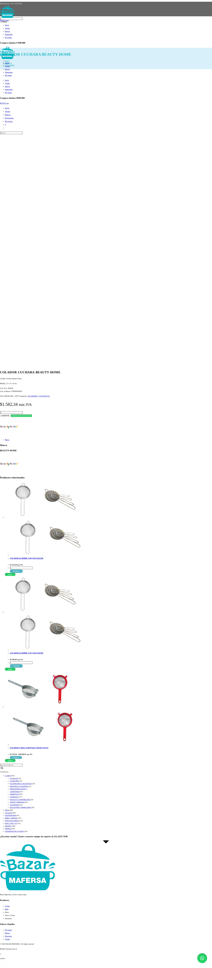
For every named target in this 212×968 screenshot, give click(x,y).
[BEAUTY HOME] (9, 435)
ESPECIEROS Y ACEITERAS (19, 786)
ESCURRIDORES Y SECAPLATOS (21, 784)
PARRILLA (8, 829)
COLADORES (32, 396)
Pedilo (10, 574)
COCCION (8, 813)
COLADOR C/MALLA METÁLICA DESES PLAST (29, 748)
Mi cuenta (8, 37)
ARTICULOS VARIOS (12, 821)
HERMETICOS (14, 794)
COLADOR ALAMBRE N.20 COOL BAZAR (26, 653)
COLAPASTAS (44, 396)
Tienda (7, 28)
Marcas (7, 31)
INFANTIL (8, 826)
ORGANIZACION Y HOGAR (14, 831)
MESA (7, 810)
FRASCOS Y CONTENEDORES (20, 800)
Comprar (5, 416)
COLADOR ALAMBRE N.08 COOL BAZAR (26, 558)
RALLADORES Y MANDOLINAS (20, 808)
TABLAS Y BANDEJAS (17, 802)
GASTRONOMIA (10, 815)
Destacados (9, 34)
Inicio (7, 25)
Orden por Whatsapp (21, 416)
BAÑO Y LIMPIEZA (11, 818)
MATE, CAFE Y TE (11, 823)
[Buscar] (2, 768)
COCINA (8, 776)
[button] (21, 416)
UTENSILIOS (14, 797)
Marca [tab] (7, 440)
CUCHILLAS (14, 778)
